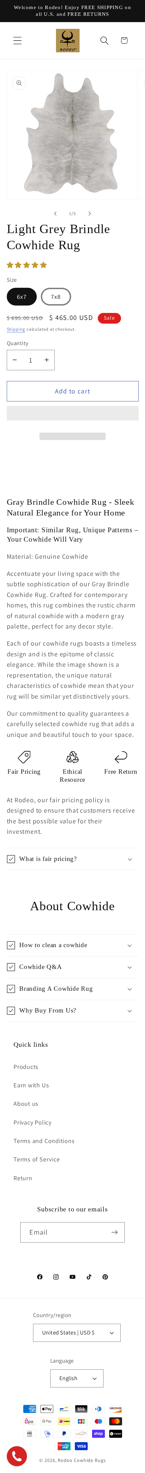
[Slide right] (89, 213)
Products (25, 1066)
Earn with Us (31, 1085)
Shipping (16, 329)
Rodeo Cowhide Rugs (82, 1460)
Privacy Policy (32, 1122)
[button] (28, 265)
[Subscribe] (114, 1232)
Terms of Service (36, 1159)
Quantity (18, 343)
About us (25, 1103)
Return (22, 1178)
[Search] (104, 40)
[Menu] (17, 40)
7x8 (56, 296)
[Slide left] (55, 213)
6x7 (22, 296)
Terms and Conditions (44, 1141)
